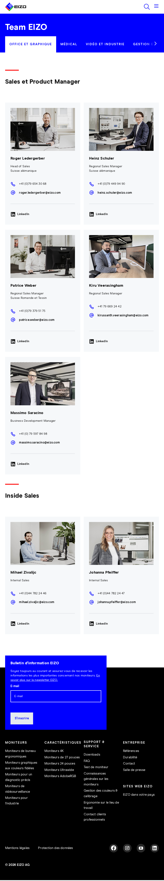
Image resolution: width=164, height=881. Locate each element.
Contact (129, 763)
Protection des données (55, 848)
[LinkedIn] (154, 848)
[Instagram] (127, 848)
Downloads (92, 754)
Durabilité (130, 757)
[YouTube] (141, 848)
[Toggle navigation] (156, 6)
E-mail (14, 686)
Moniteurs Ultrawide (59, 770)
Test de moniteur (96, 767)
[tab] (30, 44)
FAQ (87, 761)
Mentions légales (17, 848)
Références (131, 751)
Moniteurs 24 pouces (59, 763)
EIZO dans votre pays (139, 794)
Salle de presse (134, 770)
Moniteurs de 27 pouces (62, 757)
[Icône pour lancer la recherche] (147, 6)
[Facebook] (113, 848)
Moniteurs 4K (54, 751)
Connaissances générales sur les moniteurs (96, 779)
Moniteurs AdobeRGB (60, 776)
